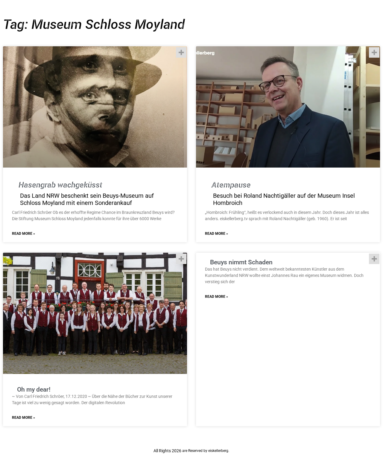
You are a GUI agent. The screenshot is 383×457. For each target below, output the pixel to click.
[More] (181, 52)
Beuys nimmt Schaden (241, 262)
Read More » (23, 233)
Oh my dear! (34, 389)
